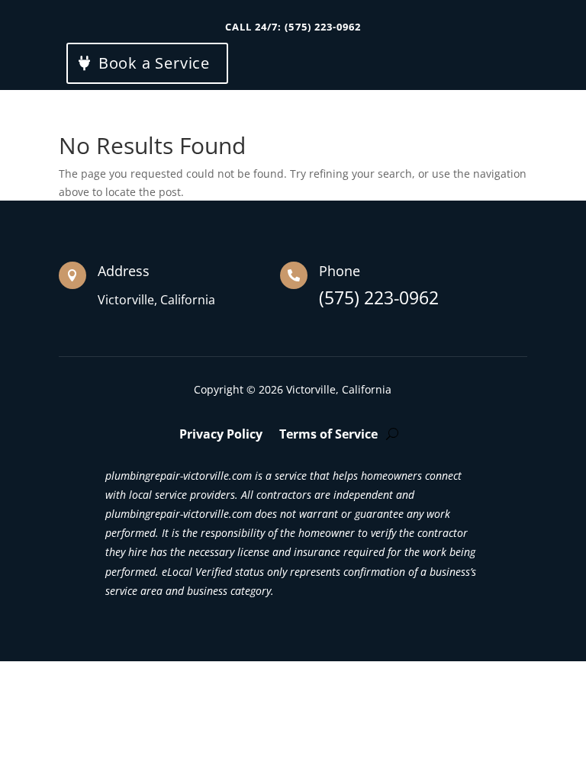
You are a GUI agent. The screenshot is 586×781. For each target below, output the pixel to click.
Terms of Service (328, 435)
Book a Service (154, 63)
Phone (339, 271)
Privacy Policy (220, 435)
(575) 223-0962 (379, 299)
